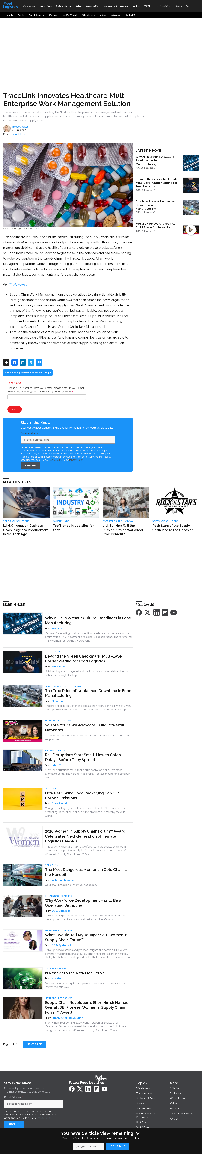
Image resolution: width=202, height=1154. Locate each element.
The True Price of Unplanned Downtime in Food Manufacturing (155, 205)
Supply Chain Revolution (67, 1017)
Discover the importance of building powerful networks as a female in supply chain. (87, 737)
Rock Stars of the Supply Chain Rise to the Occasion (172, 528)
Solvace (57, 628)
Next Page (34, 1044)
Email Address (30, 433)
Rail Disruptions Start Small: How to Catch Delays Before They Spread (83, 757)
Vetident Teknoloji (63, 880)
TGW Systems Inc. (63, 945)
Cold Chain (51, 865)
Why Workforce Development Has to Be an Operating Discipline (84, 903)
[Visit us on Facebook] (139, 612)
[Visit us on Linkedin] (156, 612)
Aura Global (59, 803)
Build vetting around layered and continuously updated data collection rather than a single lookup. (87, 673)
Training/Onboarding (58, 896)
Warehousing (61, 521)
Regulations (53, 652)
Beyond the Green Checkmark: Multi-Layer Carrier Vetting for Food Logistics (157, 182)
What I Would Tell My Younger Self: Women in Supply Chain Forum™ (86, 937)
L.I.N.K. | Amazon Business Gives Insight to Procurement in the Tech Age (25, 530)
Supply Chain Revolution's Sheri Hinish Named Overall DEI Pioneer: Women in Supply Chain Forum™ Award (86, 1007)
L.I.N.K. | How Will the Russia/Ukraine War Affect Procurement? (123, 530)
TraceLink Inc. (18, 134)
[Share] (14, 362)
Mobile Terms (55, 460)
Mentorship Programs (58, 720)
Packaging (51, 788)
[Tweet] (31, 362)
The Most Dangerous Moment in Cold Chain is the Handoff (86, 872)
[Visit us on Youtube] (173, 612)
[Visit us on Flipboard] (165, 612)
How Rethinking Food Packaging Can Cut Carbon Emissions (82, 795)
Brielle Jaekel (20, 126)
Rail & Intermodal (56, 750)
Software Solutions (16, 521)
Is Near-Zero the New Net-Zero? (74, 973)
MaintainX (58, 701)
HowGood (58, 978)
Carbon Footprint (56, 968)
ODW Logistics (61, 910)
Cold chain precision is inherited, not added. (71, 884)
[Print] (6, 362)
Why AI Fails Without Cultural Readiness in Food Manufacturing (155, 160)
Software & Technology (118, 521)
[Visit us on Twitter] (147, 612)
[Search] (187, 6)
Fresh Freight (60, 666)
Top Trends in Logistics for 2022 (73, 528)
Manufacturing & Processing (63, 686)
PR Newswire (18, 284)
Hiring (48, 827)
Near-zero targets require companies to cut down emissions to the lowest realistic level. (85, 985)
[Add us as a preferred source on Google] (39, 362)
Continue (118, 1146)
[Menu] (196, 6)
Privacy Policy (76, 460)
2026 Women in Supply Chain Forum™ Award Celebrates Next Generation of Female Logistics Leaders (85, 836)
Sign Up (30, 465)
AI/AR (48, 613)
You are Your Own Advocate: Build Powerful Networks (155, 225)
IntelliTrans (59, 765)
